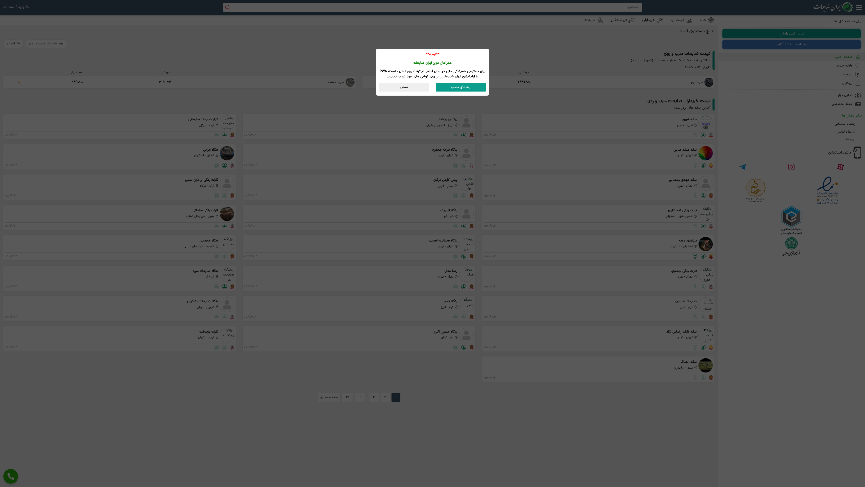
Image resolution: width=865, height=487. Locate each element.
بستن (404, 87)
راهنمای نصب (461, 87)
